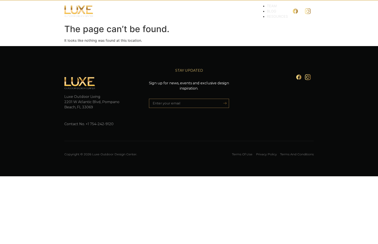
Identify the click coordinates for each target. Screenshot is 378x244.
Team (272, 6)
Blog (271, 11)
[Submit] (223, 103)
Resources (277, 16)
